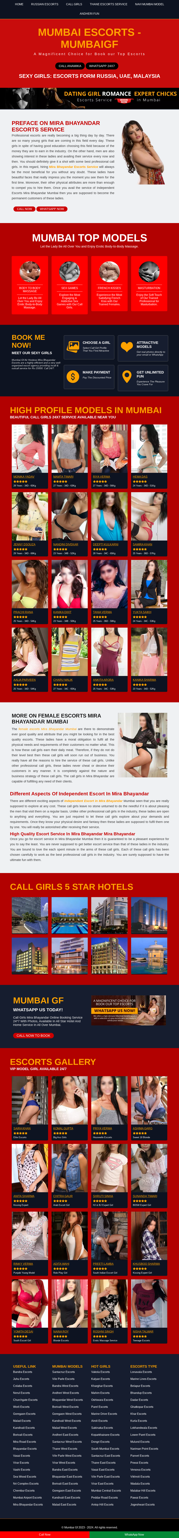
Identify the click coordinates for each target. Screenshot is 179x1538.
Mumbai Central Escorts (106, 1490)
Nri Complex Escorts (26, 1483)
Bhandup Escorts (141, 1392)
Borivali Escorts (23, 1434)
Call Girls (74, 4)
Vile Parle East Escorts (105, 1476)
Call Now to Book (33, 1035)
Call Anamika (70, 66)
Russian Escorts (44, 4)
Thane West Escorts (64, 1448)
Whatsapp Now (52, 209)
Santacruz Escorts (63, 1371)
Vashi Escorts (21, 1469)
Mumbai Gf (71, 1527)
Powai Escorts (139, 1462)
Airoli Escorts (99, 1420)
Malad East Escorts (64, 1504)
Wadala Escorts (140, 1483)
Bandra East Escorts (65, 1469)
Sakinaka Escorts (102, 1427)
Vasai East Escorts (102, 1469)
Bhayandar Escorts (25, 1448)
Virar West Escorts (63, 1462)
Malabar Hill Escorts (142, 1490)
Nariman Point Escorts (144, 1448)
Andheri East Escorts (65, 1434)
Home (19, 4)
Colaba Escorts (22, 1385)
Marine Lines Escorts (143, 1378)
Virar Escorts (21, 1462)
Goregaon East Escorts (66, 1490)
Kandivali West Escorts (66, 1420)
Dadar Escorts (139, 1399)
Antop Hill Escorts (102, 1504)
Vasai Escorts (21, 1455)
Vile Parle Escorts (63, 1378)
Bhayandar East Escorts (67, 1476)
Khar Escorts (138, 1413)
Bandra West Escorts (65, 1385)
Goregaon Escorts (24, 1413)
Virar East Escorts (102, 1483)
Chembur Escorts (24, 1490)
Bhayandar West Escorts (67, 1399)
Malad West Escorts (64, 1427)
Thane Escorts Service (108, 4)
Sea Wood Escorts (24, 1476)
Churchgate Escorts (25, 1399)
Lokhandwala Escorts (143, 1427)
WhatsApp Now (134, 1534)
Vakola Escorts (100, 1371)
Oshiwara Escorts (102, 1399)
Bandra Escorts (22, 1371)
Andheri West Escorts (65, 1392)
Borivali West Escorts (65, 1406)
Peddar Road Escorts (104, 1497)
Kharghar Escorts (102, 1385)
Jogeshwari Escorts (142, 1504)
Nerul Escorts (21, 1392)
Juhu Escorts (21, 1378)
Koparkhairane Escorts (105, 1434)
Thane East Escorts (103, 1462)
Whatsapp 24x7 (102, 66)
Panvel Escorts (139, 1455)
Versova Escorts (140, 1469)
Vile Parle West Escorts (66, 1455)
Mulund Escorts (140, 1441)
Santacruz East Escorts (105, 1455)
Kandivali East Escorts (66, 1497)
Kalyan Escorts (100, 1378)
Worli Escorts (21, 1406)
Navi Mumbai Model (149, 4)
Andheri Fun (89, 13)
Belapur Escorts (140, 1385)
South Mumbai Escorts (105, 1448)
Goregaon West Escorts (67, 1413)
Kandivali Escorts (24, 1427)
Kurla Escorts (138, 1420)
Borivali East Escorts (65, 1483)
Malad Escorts (22, 1420)
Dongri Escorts (100, 1441)
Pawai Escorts (139, 1497)
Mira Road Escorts (24, 1441)
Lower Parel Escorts (142, 1434)
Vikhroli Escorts (140, 1476)
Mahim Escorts (100, 1392)
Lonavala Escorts (141, 1371)
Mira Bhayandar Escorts (28, 1504)
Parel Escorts (99, 1406)
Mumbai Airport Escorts (27, 1497)
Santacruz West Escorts (67, 1441)
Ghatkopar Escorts (141, 1406)
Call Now (24, 209)
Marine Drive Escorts (104, 1413)
